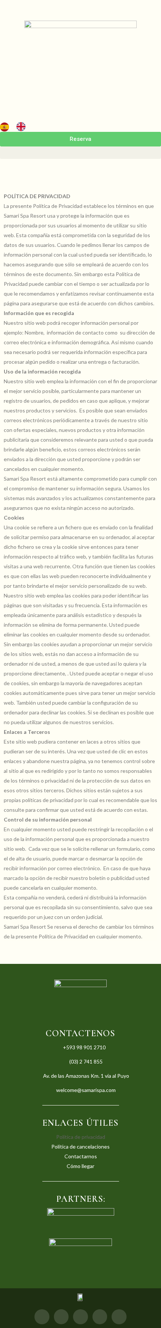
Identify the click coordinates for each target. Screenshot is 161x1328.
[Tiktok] (80, 1316)
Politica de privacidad (80, 1137)
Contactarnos (80, 1156)
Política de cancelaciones (80, 1146)
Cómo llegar (80, 1166)
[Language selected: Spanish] (16, 126)
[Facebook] (41, 1316)
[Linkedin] (119, 1316)
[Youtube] (99, 1316)
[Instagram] (61, 1316)
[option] (23, 126)
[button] (80, 152)
